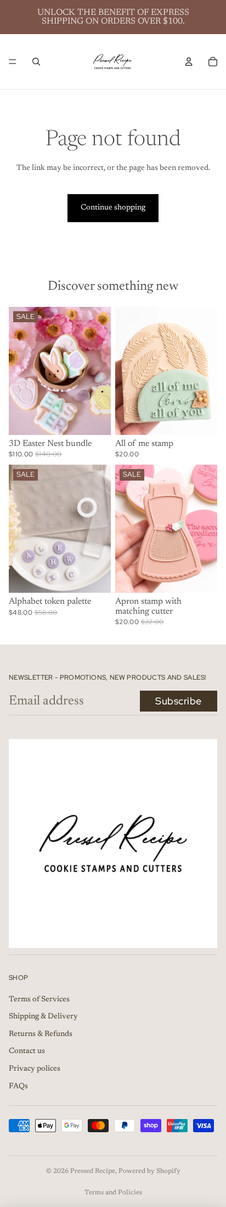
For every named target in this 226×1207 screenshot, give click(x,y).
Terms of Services (39, 1000)
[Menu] (12, 61)
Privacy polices (34, 1069)
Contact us (27, 1051)
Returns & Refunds (40, 1034)
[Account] (189, 61)
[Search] (36, 61)
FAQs (18, 1086)
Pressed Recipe (92, 1171)
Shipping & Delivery (43, 1017)
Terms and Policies (113, 1192)
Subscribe (178, 701)
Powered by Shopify (149, 1171)
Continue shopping (113, 208)
